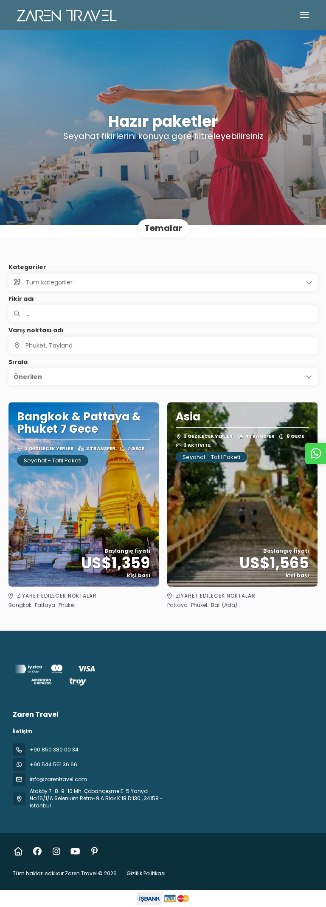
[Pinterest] (94, 851)
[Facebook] (37, 851)
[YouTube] (75, 851)
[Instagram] (56, 851)
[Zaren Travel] (56, 677)
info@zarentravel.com (58, 779)
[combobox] (163, 345)
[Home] (18, 851)
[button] (163, 376)
